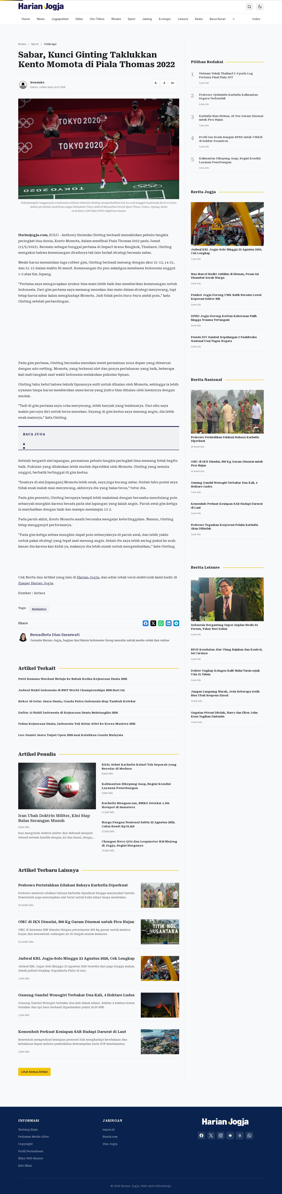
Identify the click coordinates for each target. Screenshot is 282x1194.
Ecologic (165, 19)
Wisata (116, 19)
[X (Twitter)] (211, 1135)
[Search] (249, 7)
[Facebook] (201, 1135)
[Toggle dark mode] (260, 7)
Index (256, 19)
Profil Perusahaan (30, 1151)
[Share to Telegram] (176, 623)
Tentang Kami (28, 1129)
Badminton (39, 609)
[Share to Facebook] (145, 623)
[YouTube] (230, 1135)
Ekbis (79, 19)
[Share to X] (153, 623)
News (41, 19)
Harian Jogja (88, 577)
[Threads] (240, 1135)
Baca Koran (218, 19)
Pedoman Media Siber (33, 1136)
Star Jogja (110, 1143)
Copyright (25, 1143)
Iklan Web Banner (30, 1158)
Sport (131, 19)
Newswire (37, 82)
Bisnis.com (110, 1136)
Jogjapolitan (60, 19)
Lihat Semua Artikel (34, 1071)
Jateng (147, 19)
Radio (199, 19)
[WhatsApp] (249, 1135)
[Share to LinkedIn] (169, 623)
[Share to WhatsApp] (161, 623)
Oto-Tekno (97, 19)
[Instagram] (220, 1135)
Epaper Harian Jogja (35, 583)
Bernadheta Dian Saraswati (55, 635)
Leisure (183, 19)
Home (26, 19)
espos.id (109, 1129)
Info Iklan (25, 1165)
